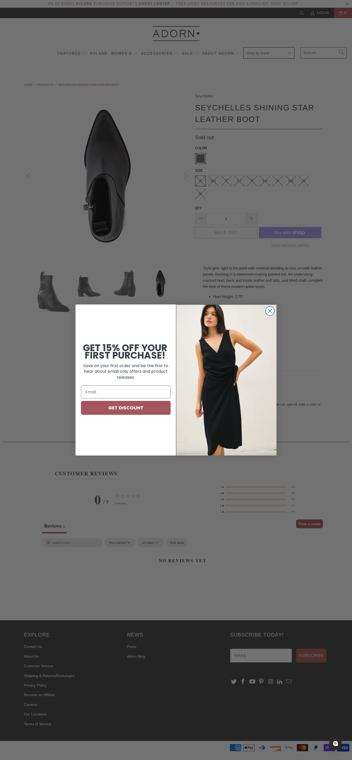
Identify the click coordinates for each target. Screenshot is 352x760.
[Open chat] (335, 743)
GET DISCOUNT (126, 407)
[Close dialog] (269, 311)
